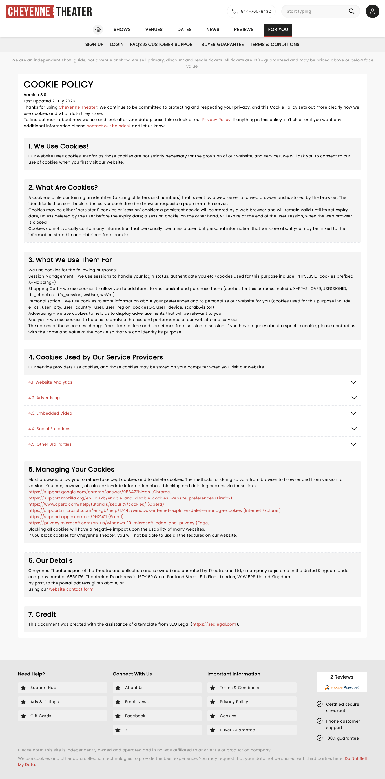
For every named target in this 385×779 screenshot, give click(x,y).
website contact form (71, 589)
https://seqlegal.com (214, 624)
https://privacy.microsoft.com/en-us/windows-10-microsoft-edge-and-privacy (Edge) (119, 523)
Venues (154, 29)
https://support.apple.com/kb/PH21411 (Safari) (76, 517)
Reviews (244, 29)
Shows (122, 29)
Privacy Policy (216, 119)
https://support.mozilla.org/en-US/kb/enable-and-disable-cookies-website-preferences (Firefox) (130, 498)
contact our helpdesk (109, 126)
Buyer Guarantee (223, 44)
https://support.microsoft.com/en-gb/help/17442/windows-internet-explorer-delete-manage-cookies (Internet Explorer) (154, 510)
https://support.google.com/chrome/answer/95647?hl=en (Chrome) (100, 492)
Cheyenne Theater (78, 107)
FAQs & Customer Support (162, 44)
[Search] (353, 11)
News (212, 29)
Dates (184, 29)
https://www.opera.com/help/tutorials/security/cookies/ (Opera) (96, 504)
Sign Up (94, 44)
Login (117, 44)
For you (278, 29)
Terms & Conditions (275, 44)
